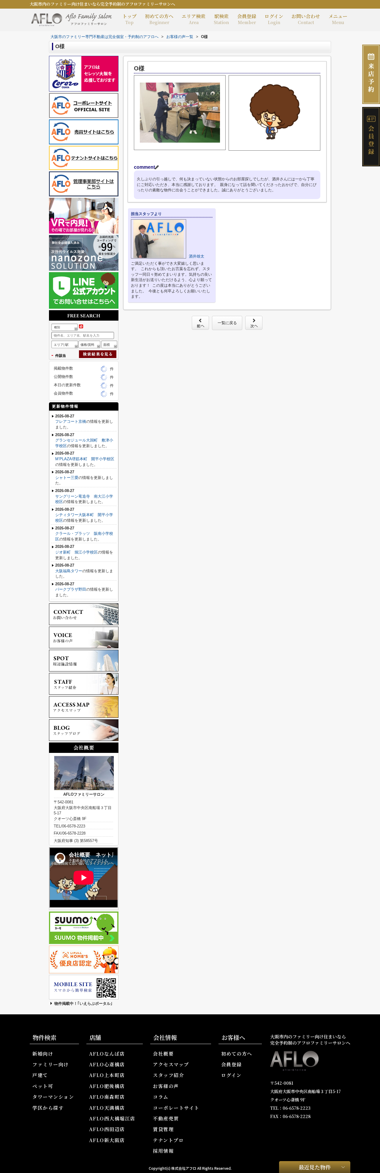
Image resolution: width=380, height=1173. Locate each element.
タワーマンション (53, 1096)
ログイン (274, 19)
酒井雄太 (196, 256)
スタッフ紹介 (168, 1075)
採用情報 (163, 1150)
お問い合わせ (306, 19)
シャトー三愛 (66, 477)
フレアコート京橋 (70, 421)
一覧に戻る (227, 323)
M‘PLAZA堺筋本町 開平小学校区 (84, 459)
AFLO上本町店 (107, 1075)
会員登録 (246, 19)
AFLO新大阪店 (107, 1140)
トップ (129, 19)
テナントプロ (168, 1140)
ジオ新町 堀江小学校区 (76, 552)
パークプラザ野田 (70, 589)
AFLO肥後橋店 (107, 1086)
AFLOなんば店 (107, 1053)
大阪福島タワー (68, 571)
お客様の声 (166, 1086)
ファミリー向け (50, 1064)
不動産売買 (166, 1118)
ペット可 (42, 1086)
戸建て (40, 1075)
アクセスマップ (171, 1064)
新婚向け (42, 1053)
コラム (161, 1096)
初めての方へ (159, 19)
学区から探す (48, 1107)
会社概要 (163, 1053)
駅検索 (221, 19)
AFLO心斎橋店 (107, 1064)
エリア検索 (193, 19)
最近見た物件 (315, 1167)
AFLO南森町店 (107, 1096)
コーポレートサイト (176, 1107)
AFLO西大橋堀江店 (112, 1118)
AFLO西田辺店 (107, 1129)
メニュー (337, 19)
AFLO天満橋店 (107, 1107)
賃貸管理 (163, 1129)
